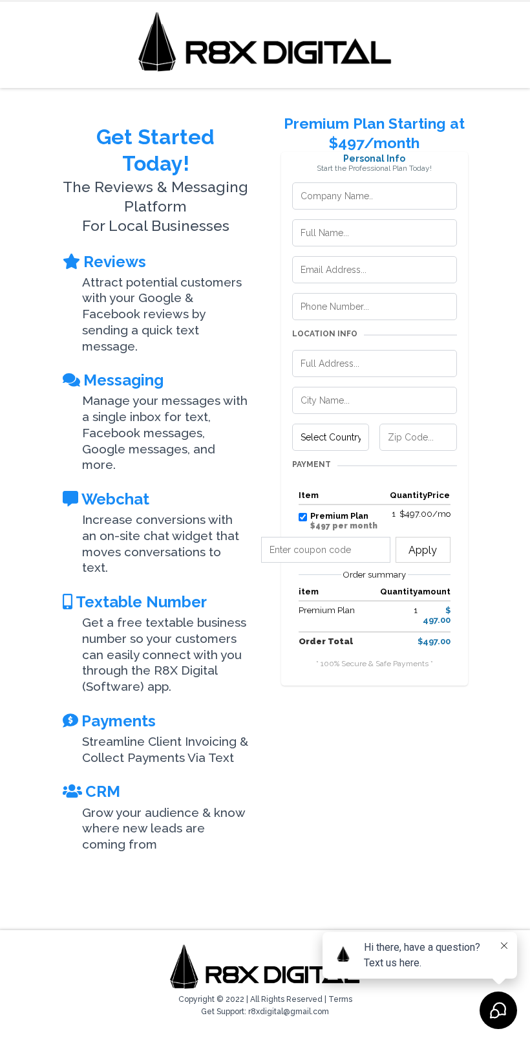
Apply (422, 550)
